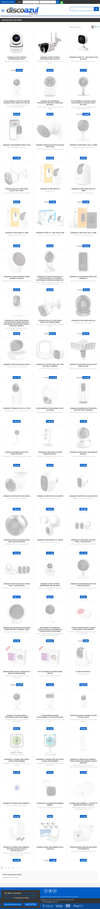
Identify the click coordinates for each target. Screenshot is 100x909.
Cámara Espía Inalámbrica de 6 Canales (49, 848)
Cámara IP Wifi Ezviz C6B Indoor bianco (83, 453)
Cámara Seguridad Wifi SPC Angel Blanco (16, 453)
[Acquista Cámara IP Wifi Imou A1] (50, 173)
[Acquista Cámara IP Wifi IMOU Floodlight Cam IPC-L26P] (83, 349)
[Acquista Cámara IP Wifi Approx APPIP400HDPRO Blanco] (50, 42)
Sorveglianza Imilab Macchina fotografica (83, 848)
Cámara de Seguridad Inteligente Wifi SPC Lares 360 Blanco (50, 102)
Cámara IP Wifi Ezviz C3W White (16, 496)
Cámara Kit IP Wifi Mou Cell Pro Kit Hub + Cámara (50, 365)
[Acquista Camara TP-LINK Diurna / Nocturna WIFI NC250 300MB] (17, 700)
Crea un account (8, 2)
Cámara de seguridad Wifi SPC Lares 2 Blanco (83, 584)
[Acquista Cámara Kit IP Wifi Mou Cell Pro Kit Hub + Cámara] (50, 349)
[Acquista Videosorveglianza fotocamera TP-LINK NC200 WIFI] (50, 700)
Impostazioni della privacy (12, 904)
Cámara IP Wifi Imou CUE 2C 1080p (83, 145)
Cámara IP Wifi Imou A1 (50, 189)
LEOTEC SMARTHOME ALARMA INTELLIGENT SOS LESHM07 (83, 628)
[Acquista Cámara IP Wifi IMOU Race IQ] (83, 305)
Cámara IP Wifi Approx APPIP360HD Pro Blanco (50, 584)
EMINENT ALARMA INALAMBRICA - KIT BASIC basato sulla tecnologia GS (16, 848)
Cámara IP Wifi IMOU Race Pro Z (16, 364)
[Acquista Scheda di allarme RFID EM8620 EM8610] (50, 788)
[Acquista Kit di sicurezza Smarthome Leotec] (50, 656)
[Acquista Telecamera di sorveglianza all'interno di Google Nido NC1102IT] (83, 86)
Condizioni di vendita (61, 896)
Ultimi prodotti (51, 896)
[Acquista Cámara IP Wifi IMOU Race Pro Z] (17, 349)
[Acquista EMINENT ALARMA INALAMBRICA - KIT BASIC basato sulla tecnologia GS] (17, 832)
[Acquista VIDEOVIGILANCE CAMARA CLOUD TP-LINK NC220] (83, 700)
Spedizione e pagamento (40, 896)
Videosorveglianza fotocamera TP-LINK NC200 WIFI (50, 716)
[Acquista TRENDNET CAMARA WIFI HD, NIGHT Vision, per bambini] (50, 744)
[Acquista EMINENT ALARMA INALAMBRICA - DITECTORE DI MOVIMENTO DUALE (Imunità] (83, 744)
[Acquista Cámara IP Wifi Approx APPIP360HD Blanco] (17, 42)
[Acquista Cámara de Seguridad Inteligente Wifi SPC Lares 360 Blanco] (50, 86)
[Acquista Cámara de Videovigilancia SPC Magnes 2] (83, 261)
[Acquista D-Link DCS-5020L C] (83, 656)
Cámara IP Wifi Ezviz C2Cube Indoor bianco (50, 453)
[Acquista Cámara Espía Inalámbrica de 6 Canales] (50, 832)
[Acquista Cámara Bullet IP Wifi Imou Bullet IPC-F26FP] (17, 173)
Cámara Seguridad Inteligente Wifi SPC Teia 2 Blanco (83, 409)
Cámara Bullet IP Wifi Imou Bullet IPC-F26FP (16, 189)
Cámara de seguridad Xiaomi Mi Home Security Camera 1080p (16, 628)
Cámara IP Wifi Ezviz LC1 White (50, 540)
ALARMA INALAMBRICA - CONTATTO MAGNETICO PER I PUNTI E (83, 804)
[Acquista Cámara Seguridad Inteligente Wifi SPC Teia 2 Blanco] (83, 393)
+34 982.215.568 (59, 900)
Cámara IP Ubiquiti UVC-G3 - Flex (16, 408)
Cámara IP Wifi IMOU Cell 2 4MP (83, 233)
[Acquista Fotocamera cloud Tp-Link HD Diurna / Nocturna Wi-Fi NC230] (17, 86)
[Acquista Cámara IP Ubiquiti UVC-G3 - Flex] (17, 393)
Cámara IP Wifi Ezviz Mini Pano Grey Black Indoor (17, 541)
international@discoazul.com (50, 902)
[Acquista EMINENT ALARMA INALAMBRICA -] (17, 788)
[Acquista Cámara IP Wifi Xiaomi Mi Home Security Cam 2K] (17, 261)
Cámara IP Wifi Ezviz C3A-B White (83, 496)
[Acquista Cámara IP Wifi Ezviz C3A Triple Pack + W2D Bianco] (17, 568)
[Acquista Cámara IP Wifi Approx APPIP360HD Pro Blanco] (50, 568)
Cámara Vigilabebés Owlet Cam (16, 145)
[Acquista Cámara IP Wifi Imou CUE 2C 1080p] (83, 129)
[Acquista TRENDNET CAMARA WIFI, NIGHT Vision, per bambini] (17, 744)
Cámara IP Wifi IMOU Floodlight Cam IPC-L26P (83, 365)
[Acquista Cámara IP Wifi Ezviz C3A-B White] (83, 481)
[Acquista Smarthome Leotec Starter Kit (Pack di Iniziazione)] (17, 656)
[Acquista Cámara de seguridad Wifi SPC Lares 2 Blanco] (83, 568)
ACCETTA (31, 904)
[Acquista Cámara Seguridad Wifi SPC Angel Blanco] (17, 437)
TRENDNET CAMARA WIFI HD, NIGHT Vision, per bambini (50, 760)
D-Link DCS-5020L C (83, 671)
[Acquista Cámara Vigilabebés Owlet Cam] (17, 129)
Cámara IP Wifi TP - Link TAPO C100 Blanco (83, 58)
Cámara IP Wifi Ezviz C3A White (50, 496)
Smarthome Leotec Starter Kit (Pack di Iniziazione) (16, 672)
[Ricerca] (96, 9)
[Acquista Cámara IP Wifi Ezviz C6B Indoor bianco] (83, 437)
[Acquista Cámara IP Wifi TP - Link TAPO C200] (50, 217)
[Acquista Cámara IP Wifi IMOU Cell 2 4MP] (83, 217)
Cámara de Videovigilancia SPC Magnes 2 (83, 277)
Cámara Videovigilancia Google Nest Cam (50, 146)
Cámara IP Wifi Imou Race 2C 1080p (83, 189)
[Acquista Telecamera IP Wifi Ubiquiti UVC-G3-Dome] (50, 393)
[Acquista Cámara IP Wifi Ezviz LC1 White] (50, 524)
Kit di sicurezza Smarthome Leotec (50, 672)
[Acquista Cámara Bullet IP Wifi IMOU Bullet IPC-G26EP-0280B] (50, 305)
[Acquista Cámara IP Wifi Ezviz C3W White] (17, 481)
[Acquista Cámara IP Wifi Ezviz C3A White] (50, 481)
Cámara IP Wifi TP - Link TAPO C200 (50, 233)
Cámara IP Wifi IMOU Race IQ (83, 320)
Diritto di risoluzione (72, 896)
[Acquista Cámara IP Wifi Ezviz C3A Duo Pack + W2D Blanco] (83, 524)
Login (19, 2)
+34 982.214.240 (69, 900)
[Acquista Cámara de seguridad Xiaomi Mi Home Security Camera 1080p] (17, 612)
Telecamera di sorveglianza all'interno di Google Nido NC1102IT (83, 102)
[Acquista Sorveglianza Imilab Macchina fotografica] (83, 832)
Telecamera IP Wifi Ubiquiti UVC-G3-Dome (50, 409)
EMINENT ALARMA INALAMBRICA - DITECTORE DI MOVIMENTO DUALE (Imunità (83, 761)
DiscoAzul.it (26, 11)
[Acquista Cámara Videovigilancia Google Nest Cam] (50, 129)
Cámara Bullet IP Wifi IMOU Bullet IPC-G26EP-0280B (50, 321)
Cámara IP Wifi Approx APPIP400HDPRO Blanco (50, 58)
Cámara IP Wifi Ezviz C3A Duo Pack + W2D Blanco (83, 541)
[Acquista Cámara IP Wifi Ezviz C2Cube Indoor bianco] (50, 437)
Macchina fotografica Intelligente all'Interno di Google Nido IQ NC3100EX (50, 629)
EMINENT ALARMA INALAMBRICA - (16, 803)
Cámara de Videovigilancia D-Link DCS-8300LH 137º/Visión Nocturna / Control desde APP (49, 278)
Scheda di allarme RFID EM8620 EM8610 (50, 804)
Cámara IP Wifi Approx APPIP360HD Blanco (16, 58)
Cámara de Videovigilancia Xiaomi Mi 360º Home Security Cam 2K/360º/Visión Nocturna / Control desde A (16, 323)
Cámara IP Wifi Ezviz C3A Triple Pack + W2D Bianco (16, 584)
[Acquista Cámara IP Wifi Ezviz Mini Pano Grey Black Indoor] (17, 524)
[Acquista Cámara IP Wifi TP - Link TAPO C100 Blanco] (83, 42)
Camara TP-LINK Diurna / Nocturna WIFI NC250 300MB (16, 716)
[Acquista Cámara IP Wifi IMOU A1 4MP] (17, 217)
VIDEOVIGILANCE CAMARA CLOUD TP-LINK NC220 (83, 716)
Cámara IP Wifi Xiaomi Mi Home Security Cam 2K (17, 277)
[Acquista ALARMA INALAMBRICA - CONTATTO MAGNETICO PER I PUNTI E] (83, 788)
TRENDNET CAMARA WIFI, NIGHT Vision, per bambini (16, 760)
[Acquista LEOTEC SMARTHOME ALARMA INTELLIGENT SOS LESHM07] (83, 612)
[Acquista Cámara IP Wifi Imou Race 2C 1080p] (83, 173)
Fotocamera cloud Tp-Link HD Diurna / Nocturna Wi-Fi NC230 (17, 102)
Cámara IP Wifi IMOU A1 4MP (16, 233)
